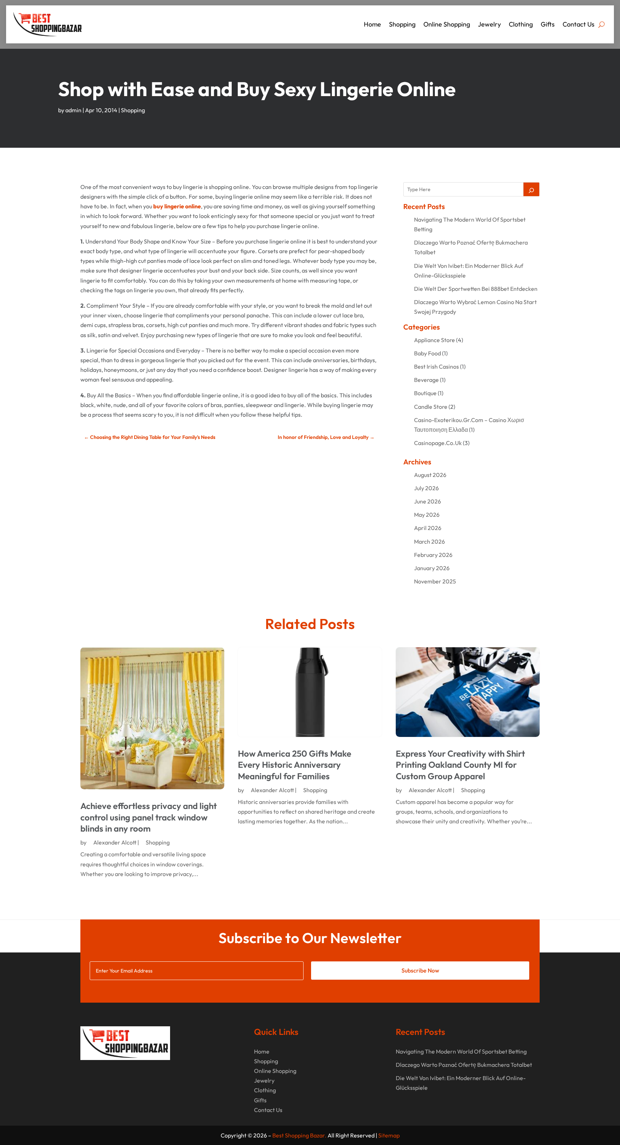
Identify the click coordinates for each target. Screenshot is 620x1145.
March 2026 (429, 541)
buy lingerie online (177, 206)
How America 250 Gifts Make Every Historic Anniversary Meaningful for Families (294, 764)
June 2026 (427, 501)
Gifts (548, 24)
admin (73, 110)
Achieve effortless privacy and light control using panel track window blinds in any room (148, 816)
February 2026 (433, 554)
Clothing (521, 24)
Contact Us (579, 24)
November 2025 (435, 581)
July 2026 (426, 488)
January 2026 (432, 568)
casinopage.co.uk (438, 442)
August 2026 (430, 474)
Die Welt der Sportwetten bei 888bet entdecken (475, 288)
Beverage (426, 379)
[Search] (531, 189)
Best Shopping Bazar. (299, 1135)
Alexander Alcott (114, 842)
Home (372, 24)
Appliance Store (434, 340)
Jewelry (489, 24)
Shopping (402, 24)
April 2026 (427, 527)
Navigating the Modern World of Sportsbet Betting (461, 1051)
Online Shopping (446, 24)
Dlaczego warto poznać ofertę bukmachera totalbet (464, 1064)
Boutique (425, 393)
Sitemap (389, 1135)
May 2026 (427, 514)
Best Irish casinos (436, 366)
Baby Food (427, 353)
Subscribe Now (420, 970)
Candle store (430, 406)
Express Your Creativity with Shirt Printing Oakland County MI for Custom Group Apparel (460, 764)
